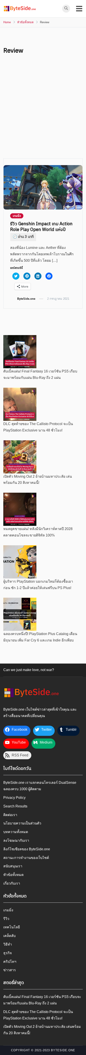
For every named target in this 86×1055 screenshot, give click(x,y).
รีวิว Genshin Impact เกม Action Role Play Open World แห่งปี (41, 226)
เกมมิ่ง (17, 215)
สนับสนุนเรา (12, 866)
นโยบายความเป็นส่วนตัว (22, 823)
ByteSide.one (26, 298)
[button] (19, 8)
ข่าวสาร (9, 970)
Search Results (15, 806)
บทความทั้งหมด (15, 832)
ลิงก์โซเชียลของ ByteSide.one (26, 849)
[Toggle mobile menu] (79, 8)
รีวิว (6, 919)
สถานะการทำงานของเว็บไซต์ (26, 858)
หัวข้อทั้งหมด (13, 875)
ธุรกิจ (7, 953)
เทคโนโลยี (11, 927)
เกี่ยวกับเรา (11, 883)
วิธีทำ (7, 944)
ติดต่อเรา (10, 815)
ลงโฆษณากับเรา (16, 840)
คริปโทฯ (9, 961)
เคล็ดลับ (9, 936)
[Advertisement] (43, 113)
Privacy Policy (14, 797)
